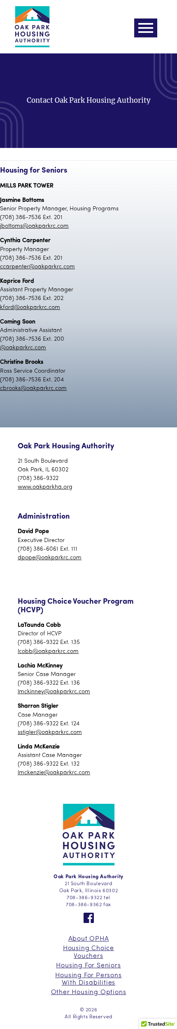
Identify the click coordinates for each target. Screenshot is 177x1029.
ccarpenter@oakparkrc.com (37, 267)
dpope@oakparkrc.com (50, 558)
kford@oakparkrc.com (30, 308)
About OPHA (88, 939)
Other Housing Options (88, 992)
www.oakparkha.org (45, 487)
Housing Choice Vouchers (88, 952)
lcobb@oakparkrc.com (48, 651)
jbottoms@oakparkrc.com (34, 226)
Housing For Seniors (88, 965)
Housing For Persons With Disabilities (88, 979)
